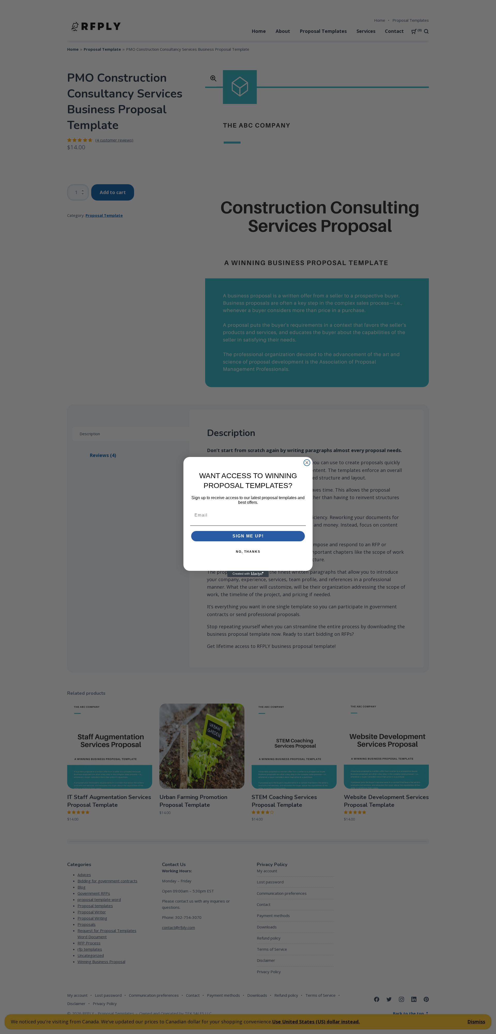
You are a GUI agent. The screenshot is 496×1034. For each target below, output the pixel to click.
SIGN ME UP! (248, 536)
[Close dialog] (307, 463)
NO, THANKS (248, 551)
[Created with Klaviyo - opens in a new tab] (248, 574)
